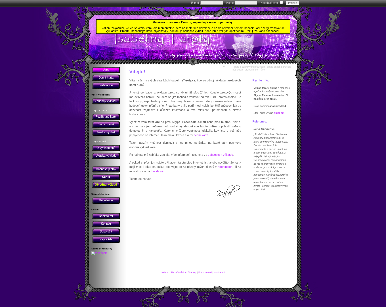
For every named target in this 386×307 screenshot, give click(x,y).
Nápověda (105, 239)
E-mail (195, 2)
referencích (225, 166)
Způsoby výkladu (106, 101)
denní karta (201, 135)
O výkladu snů (105, 147)
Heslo (230, 2)
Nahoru (165, 272)
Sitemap (192, 272)
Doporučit (106, 231)
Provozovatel (205, 272)
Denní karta (106, 77)
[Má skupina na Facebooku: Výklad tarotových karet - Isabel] (99, 253)
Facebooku (158, 171)
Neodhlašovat (269, 2)
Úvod (106, 69)
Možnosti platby (106, 169)
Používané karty (106, 116)
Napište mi (106, 216)
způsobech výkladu (220, 154)
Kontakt (106, 223)
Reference (106, 85)
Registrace (106, 200)
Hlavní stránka (178, 272)
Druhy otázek (106, 124)
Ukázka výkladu (106, 132)
